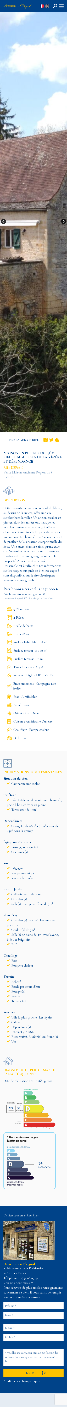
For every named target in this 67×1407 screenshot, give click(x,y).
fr (42, 6)
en (47, 6)
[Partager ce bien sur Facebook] (45, 440)
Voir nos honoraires (16, 1283)
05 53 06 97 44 (29, 1278)
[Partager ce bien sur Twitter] (51, 440)
